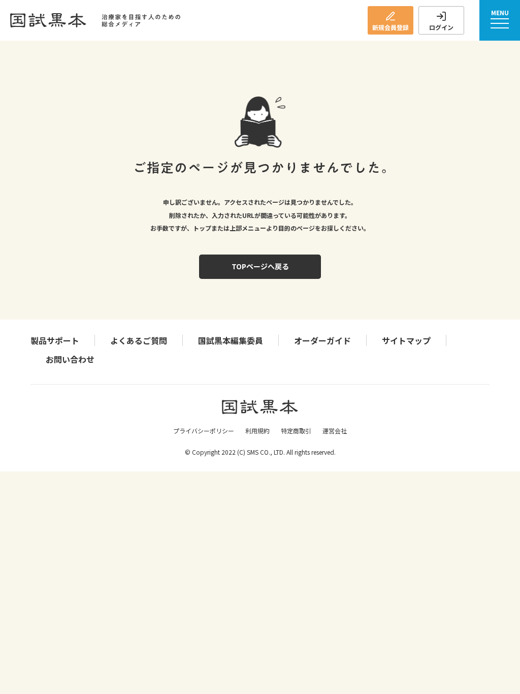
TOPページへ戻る (260, 266)
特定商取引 (296, 430)
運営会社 (334, 430)
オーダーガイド (322, 340)
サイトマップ (406, 340)
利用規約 (257, 430)
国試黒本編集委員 (230, 340)
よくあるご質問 (138, 340)
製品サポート (54, 340)
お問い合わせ (70, 359)
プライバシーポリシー (203, 430)
